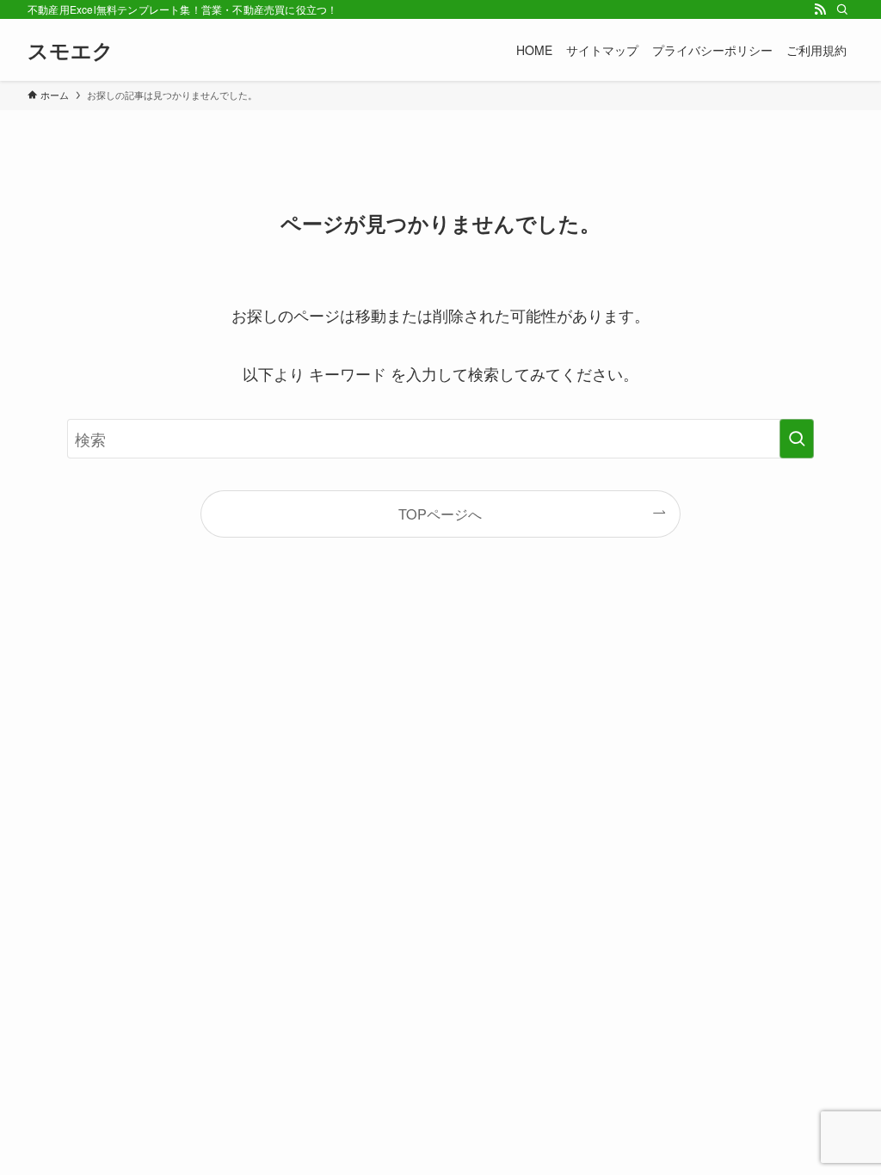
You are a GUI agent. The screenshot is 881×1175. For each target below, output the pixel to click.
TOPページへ (440, 513)
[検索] (842, 9)
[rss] (820, 9)
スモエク (71, 50)
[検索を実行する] (796, 438)
